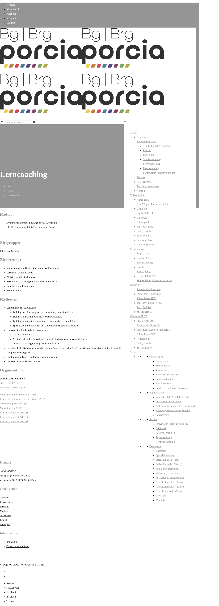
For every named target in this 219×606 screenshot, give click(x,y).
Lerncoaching (13, 195)
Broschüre (161, 495)
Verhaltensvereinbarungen (169, 473)
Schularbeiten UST (146, 298)
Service (134, 352)
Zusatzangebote (144, 240)
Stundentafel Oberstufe (148, 325)
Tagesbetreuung (145, 226)
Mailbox (4, 511)
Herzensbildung (145, 262)
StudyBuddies (144, 235)
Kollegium (148, 155)
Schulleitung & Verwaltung (157, 146)
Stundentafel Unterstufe (148, 289)
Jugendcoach (162, 370)
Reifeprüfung (143, 338)
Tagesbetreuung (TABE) (149, 302)
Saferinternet (162, 415)
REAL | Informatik (146, 276)
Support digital (156, 392)
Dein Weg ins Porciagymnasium (153, 204)
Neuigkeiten (143, 137)
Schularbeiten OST (146, 334)
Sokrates (4, 506)
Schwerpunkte (144, 222)
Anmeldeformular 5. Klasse (170, 486)
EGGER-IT (41, 564)
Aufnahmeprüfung (146, 244)
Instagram (11, 18)
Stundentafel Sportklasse (149, 294)
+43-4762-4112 (8, 471)
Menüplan (161, 500)
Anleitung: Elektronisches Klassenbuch (176, 406)
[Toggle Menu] (125, 121)
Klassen (147, 150)
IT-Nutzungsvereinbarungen (170, 477)
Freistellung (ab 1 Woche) (169, 464)
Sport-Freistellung (165, 455)
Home (9, 186)
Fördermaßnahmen (165, 432)
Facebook (11, 13)
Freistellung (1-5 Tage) (167, 459)
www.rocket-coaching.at (12, 387)
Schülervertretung (152, 159)
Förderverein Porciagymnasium (159, 172)
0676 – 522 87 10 (9, 383)
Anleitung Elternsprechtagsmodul (173, 410)
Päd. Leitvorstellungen (148, 186)
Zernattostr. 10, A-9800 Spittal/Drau (18, 480)
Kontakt (10, 4)
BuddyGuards (144, 231)
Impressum (11, 542)
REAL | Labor (144, 271)
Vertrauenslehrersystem (167, 374)
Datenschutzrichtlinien (17, 546)
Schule (133, 132)
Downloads (155, 446)
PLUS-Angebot (145, 320)
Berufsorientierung (165, 441)
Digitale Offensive (146, 213)
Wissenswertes (144, 181)
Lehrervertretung (151, 164)
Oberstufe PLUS (138, 316)
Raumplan (161, 450)
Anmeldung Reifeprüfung (169, 491)
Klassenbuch (12, 9)
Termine (10, 22)
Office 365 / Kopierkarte (168, 401)
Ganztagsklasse (144, 258)
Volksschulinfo (137, 195)
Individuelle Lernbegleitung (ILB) (154, 329)
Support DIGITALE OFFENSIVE (173, 397)
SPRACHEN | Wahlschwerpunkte (154, 280)
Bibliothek (161, 428)
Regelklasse (143, 253)
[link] (34, 122)
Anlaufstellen (156, 356)
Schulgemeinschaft (146, 141)
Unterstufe (142, 217)
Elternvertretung (151, 168)
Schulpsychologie (165, 379)
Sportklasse (142, 267)
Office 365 (5, 515)
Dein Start (142, 208)
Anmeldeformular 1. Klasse (170, 482)
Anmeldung (143, 199)
